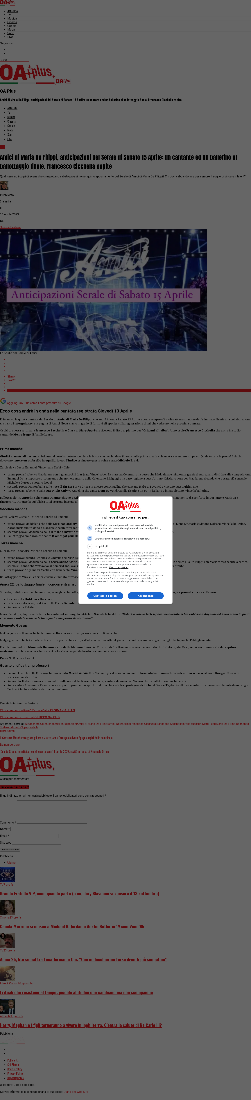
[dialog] (125, 550)
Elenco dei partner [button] (118, 567)
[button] (125, 546)
